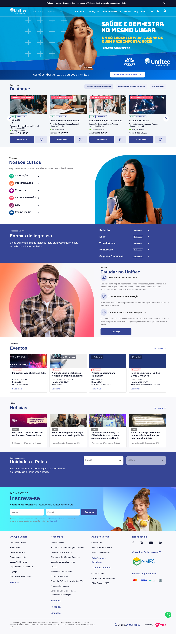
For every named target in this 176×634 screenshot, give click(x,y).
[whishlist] (43, 98)
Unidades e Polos (17, 552)
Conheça (116, 332)
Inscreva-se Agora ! (127, 74)
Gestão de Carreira (139, 120)
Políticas (14, 582)
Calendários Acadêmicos (61, 552)
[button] (100, 460)
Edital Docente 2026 (100, 583)
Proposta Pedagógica (60, 586)
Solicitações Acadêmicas (102, 547)
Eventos (128, 11)
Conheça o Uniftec (18, 543)
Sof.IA (143, 11)
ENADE (54, 567)
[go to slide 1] (84, 67)
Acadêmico (57, 536)
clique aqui (53, 521)
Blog (136, 11)
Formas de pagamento (144, 573)
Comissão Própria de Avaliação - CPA (67, 581)
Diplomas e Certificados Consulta (65, 557)
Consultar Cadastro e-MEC (146, 552)
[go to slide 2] (86, 67)
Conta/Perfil (96, 543)
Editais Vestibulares (18, 562)
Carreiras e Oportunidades (103, 578)
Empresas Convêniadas (20, 576)
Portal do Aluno (57, 543)
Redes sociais (139, 536)
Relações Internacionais (61, 571)
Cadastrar (89, 512)
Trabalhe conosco (101, 567)
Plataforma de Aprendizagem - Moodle (67, 547)
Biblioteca (56, 600)
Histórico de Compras (100, 552)
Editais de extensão (59, 576)
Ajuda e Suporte (100, 536)
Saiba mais (22, 139)
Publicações (15, 547)
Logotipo (13, 571)
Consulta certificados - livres (63, 562)
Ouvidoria (96, 562)
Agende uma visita (18, 557)
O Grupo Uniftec (18, 536)
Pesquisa (56, 607)
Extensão (56, 613)
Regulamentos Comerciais (21, 567)
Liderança (15, 120)
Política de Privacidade (54, 519)
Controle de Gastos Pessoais (65, 120)
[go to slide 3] (90, 67)
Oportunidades (97, 573)
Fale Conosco (98, 558)
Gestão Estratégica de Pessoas (105, 120)
